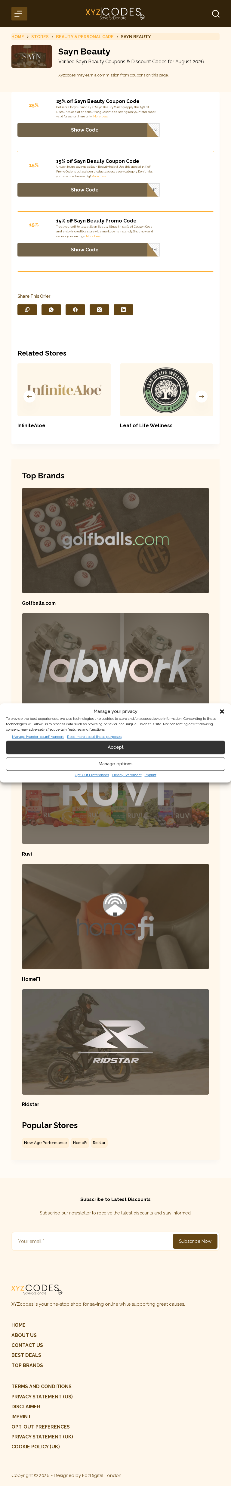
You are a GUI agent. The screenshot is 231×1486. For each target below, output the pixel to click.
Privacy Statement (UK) (42, 1437)
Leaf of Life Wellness (146, 425)
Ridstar (30, 1104)
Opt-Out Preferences (92, 775)
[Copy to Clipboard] (27, 309)
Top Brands (27, 1365)
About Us (24, 1335)
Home (18, 1325)
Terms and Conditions (41, 1386)
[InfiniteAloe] (64, 389)
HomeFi (31, 979)
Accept (116, 747)
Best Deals (26, 1355)
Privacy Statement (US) (42, 1397)
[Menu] (19, 13)
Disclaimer (25, 1407)
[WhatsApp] (51, 309)
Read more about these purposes (94, 737)
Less (104, 116)
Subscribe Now (195, 1241)
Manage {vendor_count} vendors (38, 737)
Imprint (150, 775)
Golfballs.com (39, 603)
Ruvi (27, 854)
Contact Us (27, 1345)
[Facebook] (75, 309)
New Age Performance (45, 1142)
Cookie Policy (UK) (35, 1447)
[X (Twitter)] (99, 309)
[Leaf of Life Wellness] (167, 389)
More (97, 116)
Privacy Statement (127, 775)
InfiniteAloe (31, 425)
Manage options (115, 763)
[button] (222, 712)
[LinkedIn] (123, 309)
